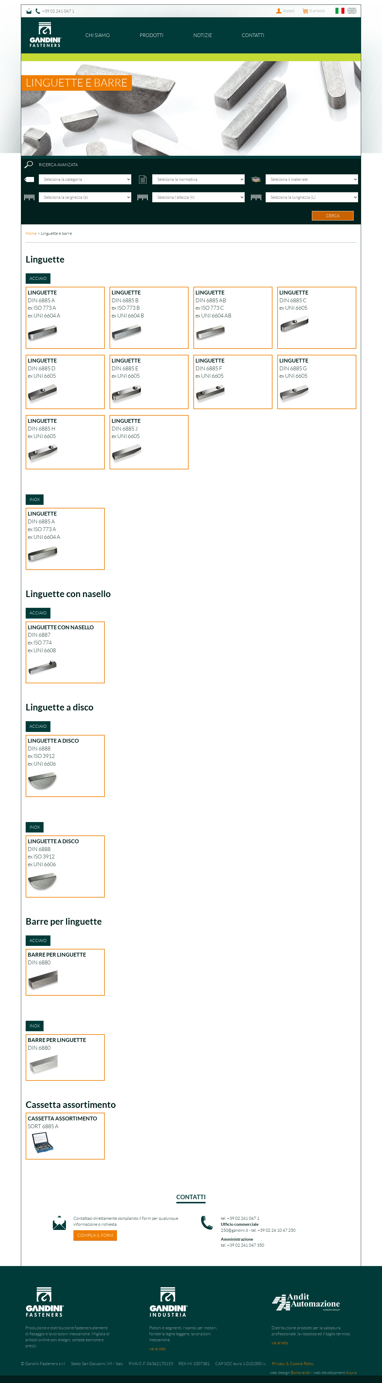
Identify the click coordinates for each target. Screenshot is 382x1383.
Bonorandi (300, 1372)
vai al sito (157, 1348)
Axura (351, 1372)
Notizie (202, 35)
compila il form (95, 1235)
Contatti (253, 35)
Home (31, 233)
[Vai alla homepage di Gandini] (45, 25)
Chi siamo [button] (97, 35)
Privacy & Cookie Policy (293, 1363)
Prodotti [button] (152, 35)
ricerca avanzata (58, 164)
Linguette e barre (76, 83)
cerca (333, 215)
